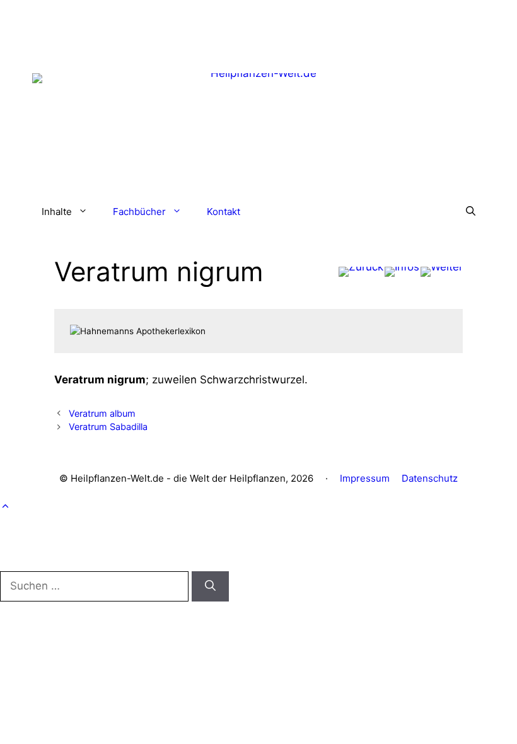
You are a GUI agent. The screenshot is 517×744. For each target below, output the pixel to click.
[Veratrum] (361, 272)
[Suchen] (210, 586)
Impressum (365, 478)
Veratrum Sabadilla (108, 426)
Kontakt (223, 212)
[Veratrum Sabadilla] (442, 272)
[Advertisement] (258, 28)
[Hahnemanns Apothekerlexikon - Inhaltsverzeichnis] (402, 272)
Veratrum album (102, 413)
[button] (470, 212)
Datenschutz (430, 478)
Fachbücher (139, 212)
